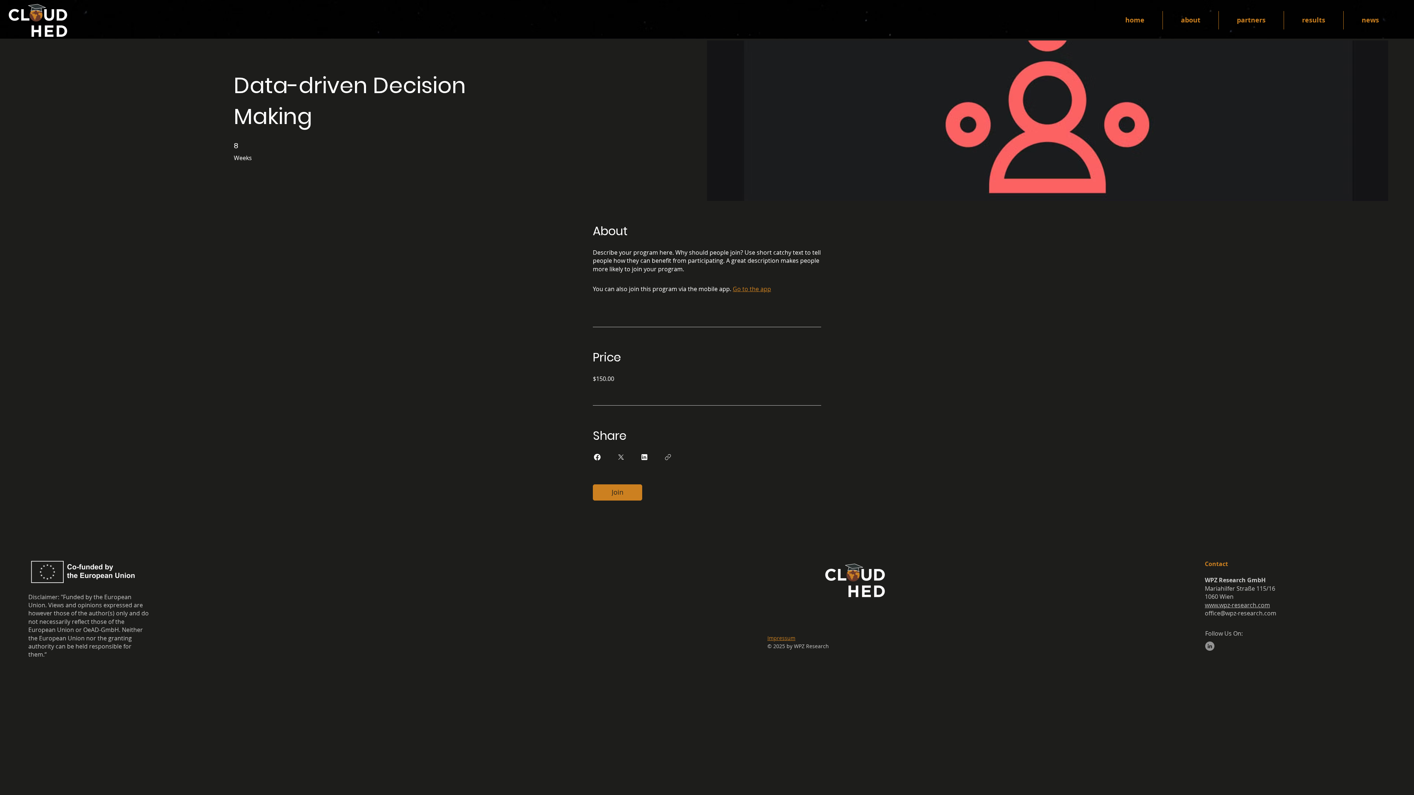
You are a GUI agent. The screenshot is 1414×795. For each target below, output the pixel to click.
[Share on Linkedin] (644, 457)
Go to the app (752, 289)
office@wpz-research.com (1240, 613)
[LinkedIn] (1209, 646)
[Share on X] (620, 457)
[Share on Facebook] (597, 457)
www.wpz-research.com (1237, 605)
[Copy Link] (668, 457)
